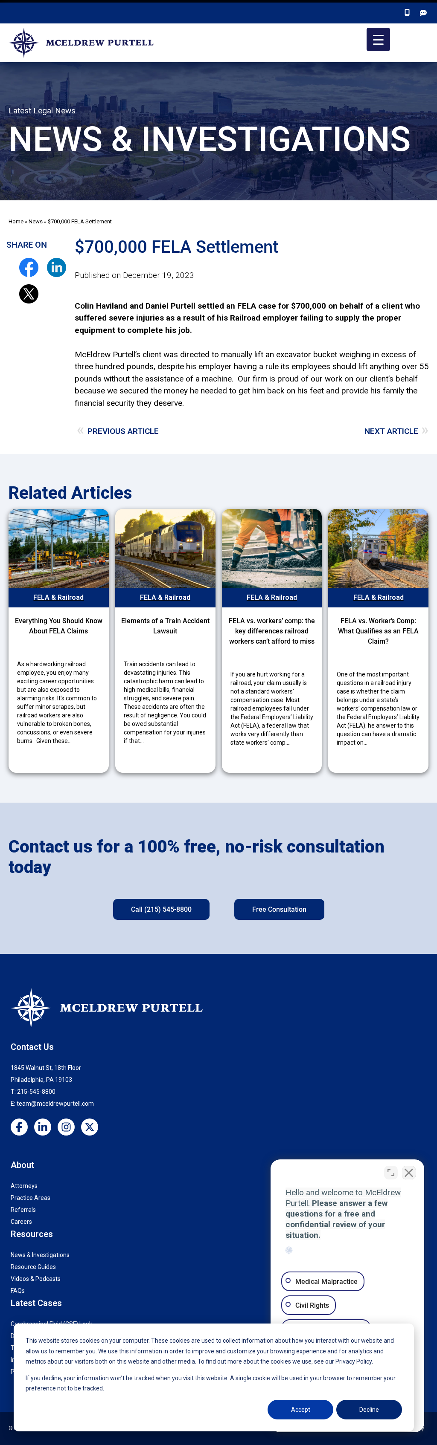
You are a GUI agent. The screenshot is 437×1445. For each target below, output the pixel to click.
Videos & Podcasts (36, 1278)
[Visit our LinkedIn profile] (46, 1127)
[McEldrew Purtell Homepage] (83, 43)
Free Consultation (279, 909)
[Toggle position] (391, 1172)
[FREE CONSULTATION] (424, 13)
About (22, 1165)
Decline (369, 1409)
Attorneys (24, 1185)
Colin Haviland (101, 306)
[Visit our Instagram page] (69, 1127)
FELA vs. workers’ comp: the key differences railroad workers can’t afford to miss (272, 631)
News (36, 221)
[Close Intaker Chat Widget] (409, 1172)
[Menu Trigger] (378, 39)
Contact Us (32, 1047)
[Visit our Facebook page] (22, 1127)
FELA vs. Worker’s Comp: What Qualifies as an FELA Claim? (378, 631)
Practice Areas (30, 1197)
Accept (300, 1409)
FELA (246, 306)
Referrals (23, 1209)
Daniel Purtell (170, 306)
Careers (21, 1221)
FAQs (18, 1290)
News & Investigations (40, 1254)
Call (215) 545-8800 (161, 909)
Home (16, 221)
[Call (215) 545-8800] (408, 13)
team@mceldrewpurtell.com (55, 1103)
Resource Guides (33, 1266)
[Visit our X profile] (93, 1127)
